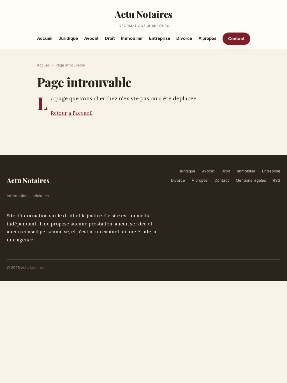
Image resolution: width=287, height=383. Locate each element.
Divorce (184, 38)
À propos (207, 38)
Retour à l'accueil (71, 113)
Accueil (44, 38)
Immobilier (132, 38)
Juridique (68, 38)
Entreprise (159, 38)
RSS (276, 180)
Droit (110, 38)
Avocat (91, 38)
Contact (236, 38)
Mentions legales (251, 180)
